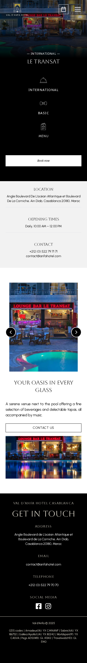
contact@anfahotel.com (43, 564)
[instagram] (48, 606)
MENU (44, 136)
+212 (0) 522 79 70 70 (43, 585)
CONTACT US (43, 428)
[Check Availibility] (63, 9)
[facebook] (39, 606)
